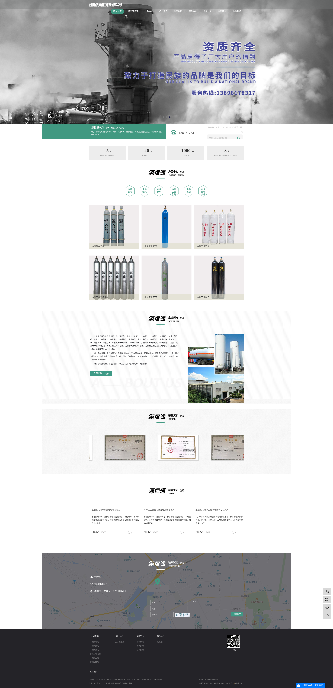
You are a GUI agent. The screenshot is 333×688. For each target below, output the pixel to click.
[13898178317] (327, 591)
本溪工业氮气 (203, 297)
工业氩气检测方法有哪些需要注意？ (212, 510)
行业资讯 (163, 11)
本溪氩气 (95, 646)
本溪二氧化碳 (174, 192)
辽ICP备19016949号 (212, 679)
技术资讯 (140, 650)
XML (226, 683)
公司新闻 (140, 642)
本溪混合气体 (203, 192)
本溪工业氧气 (220, 127)
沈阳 (98, 683)
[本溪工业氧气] (166, 227)
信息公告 (207, 11)
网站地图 (216, 683)
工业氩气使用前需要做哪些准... (106, 510)
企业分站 (209, 683)
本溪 (112, 683)
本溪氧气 (95, 642)
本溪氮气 (95, 650)
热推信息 (202, 683)
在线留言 (222, 11)
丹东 (119, 683)
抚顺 (109, 683)
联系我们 (237, 11)
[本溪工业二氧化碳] (114, 278)
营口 (116, 683)
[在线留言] (327, 607)
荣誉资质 (178, 11)
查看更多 (98, 373)
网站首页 (117, 11)
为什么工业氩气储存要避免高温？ (159, 510)
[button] (163, 117)
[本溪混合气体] (114, 227)
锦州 (126, 683)
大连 (105, 683)
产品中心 (149, 11)
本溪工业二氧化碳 (100, 297)
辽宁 (102, 683)
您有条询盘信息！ (236, 683)
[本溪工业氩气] (166, 278)
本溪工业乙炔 (203, 246)
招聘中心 (193, 11)
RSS (222, 683)
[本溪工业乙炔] (219, 227)
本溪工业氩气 (230, 127)
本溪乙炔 (95, 658)
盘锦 (130, 683)
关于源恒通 (133, 11)
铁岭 (123, 683)
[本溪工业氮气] (219, 278)
